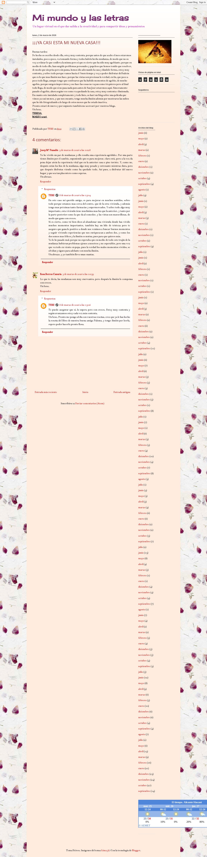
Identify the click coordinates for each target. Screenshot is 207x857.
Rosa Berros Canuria (50, 274)
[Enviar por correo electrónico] (71, 129)
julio (140, 195)
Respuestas (49, 189)
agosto (141, 189)
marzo (141, 150)
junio (141, 132)
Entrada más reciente (46, 392)
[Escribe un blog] (74, 129)
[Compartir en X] (77, 129)
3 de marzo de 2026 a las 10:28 (75, 150)
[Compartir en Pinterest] (83, 129)
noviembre (144, 172)
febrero (142, 155)
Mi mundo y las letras (80, 18)
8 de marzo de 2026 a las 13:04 (75, 195)
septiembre (144, 184)
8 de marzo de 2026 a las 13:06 (75, 304)
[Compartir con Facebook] (80, 129)
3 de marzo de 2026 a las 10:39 (78, 274)
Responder (45, 181)
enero (141, 161)
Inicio (85, 392)
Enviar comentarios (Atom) (89, 403)
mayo (141, 138)
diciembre (143, 166)
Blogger (136, 850)
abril (140, 144)
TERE (51, 195)
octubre (142, 178)
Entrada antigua (122, 392)
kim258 (105, 850)
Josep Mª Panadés (49, 150)
